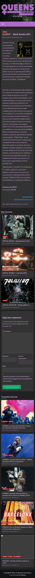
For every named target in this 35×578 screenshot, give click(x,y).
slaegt (7, 204)
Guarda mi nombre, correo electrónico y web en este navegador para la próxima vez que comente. (17, 378)
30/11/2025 (14, 243)
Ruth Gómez (6, 430)
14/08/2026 (13, 463)
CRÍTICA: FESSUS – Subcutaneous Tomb (16, 241)
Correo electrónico (22, 357)
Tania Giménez (7, 37)
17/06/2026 (13, 565)
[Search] (32, 23)
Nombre (6, 356)
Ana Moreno (6, 275)
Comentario (7, 331)
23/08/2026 (13, 430)
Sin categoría (12, 522)
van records (24, 204)
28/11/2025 (13, 275)
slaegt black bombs (15, 204)
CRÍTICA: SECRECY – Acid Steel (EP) (15, 273)
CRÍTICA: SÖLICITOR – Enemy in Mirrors (16, 305)
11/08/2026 (13, 497)
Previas (10, 556)
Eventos (11, 421)
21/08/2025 (14, 307)
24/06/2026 (13, 531)
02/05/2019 (16, 37)
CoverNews (12, 575)
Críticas (5, 32)
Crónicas (5, 421)
